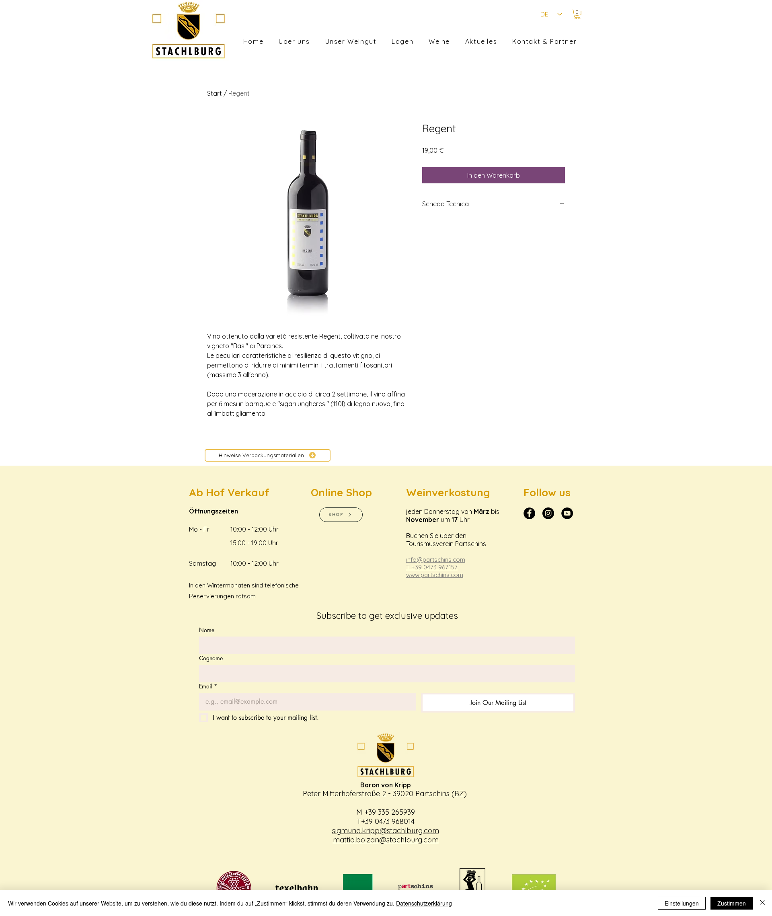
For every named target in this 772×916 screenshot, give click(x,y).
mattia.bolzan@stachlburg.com (386, 839)
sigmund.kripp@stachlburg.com (385, 830)
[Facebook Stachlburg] (529, 513)
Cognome (211, 658)
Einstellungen (682, 903)
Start (214, 93)
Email (208, 686)
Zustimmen (731, 903)
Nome (206, 629)
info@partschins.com (435, 559)
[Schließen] (762, 903)
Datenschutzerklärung (424, 903)
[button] (577, 14)
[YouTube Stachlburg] (567, 513)
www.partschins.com (434, 575)
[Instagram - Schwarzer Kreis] (548, 513)
